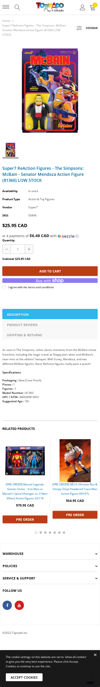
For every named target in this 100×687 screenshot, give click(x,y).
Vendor (7, 207)
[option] (50, 90)
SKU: (5, 215)
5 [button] (54, 532)
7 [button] (64, 532)
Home (6, 21)
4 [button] (50, 532)
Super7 (33, 207)
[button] (50, 236)
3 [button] (45, 532)
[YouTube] (19, 605)
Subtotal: (8, 259)
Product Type (11, 199)
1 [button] (36, 532)
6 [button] (59, 532)
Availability (10, 191)
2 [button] (41, 532)
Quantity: (8, 240)
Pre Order (25, 519)
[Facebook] (7, 605)
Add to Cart (50, 271)
